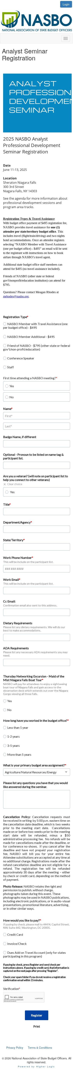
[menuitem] (15, 1047)
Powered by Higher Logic (36, 1066)
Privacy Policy (14, 1047)
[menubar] (29, 1047)
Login (66, 4)
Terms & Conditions (40, 1047)
